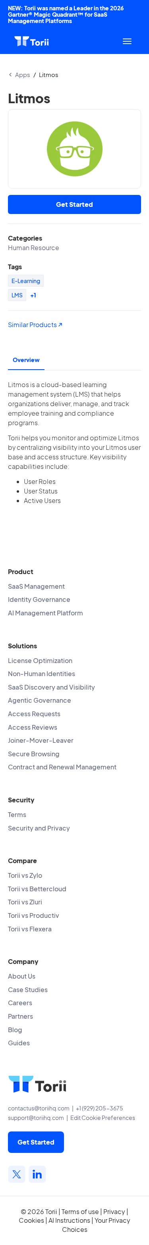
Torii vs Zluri (25, 902)
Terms (17, 814)
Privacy (114, 1211)
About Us (21, 976)
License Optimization (40, 660)
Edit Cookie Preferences (102, 1117)
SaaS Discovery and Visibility (51, 687)
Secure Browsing (34, 754)
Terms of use (80, 1211)
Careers (20, 1002)
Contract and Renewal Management (62, 767)
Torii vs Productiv (33, 915)
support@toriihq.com (36, 1117)
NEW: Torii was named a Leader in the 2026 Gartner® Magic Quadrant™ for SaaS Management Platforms (66, 14)
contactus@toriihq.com (39, 1108)
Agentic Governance (39, 700)
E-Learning (26, 280)
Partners (20, 1016)
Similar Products (33, 324)
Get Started (74, 204)
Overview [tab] (26, 359)
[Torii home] (31, 41)
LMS (17, 295)
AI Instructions (69, 1220)
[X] (16, 1174)
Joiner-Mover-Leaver (41, 740)
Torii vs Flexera (30, 929)
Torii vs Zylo (25, 875)
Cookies (31, 1220)
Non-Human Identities (41, 673)
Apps (22, 74)
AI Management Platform (45, 613)
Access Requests (34, 713)
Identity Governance (39, 599)
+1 (33, 295)
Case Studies (28, 989)
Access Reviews (32, 727)
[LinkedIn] (37, 1174)
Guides (19, 1043)
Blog (15, 1029)
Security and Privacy (39, 828)
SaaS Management (36, 586)
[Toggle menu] (127, 41)
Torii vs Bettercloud (37, 889)
